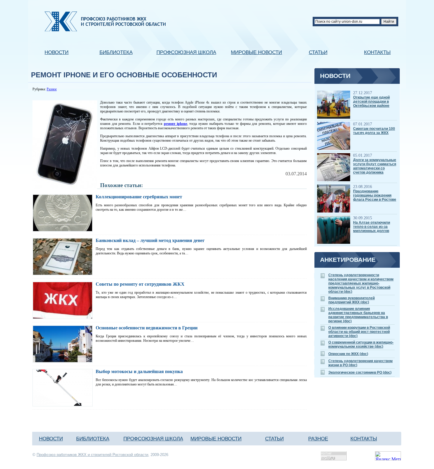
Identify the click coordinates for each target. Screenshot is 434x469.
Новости (56, 52)
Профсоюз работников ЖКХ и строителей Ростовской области (92, 454)
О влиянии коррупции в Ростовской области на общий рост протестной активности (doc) (359, 332)
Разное (52, 89)
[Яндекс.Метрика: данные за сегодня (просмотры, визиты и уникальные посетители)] (388, 455)
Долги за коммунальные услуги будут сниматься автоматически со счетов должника (374, 166)
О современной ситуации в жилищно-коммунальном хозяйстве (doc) (361, 344)
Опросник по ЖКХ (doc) (348, 354)
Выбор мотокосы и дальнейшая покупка (139, 371)
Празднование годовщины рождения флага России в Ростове (374, 195)
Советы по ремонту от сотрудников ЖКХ (140, 284)
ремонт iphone (175, 124)
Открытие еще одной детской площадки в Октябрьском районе (371, 101)
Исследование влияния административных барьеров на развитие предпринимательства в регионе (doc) (358, 315)
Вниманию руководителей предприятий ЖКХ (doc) (351, 300)
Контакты (377, 52)
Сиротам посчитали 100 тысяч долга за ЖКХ (374, 131)
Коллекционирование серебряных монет (139, 196)
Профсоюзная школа (186, 52)
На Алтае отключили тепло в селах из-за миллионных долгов (371, 226)
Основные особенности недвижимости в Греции (147, 327)
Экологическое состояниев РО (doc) (359, 372)
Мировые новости (256, 52)
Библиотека (116, 52)
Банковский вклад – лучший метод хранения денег (150, 240)
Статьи (318, 52)
